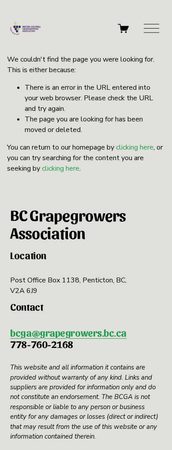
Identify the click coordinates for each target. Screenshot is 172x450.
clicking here (134, 147)
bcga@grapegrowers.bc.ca (68, 332)
